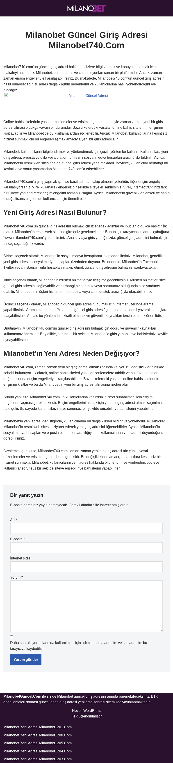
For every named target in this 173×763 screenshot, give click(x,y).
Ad (13, 520)
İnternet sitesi (20, 558)
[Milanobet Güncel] (86, 8)
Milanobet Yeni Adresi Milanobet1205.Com (37, 743)
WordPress (92, 711)
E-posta (17, 539)
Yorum (16, 577)
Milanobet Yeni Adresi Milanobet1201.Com (37, 727)
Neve (76, 711)
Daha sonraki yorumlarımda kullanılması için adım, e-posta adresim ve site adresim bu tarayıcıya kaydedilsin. (78, 646)
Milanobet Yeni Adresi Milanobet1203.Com (37, 759)
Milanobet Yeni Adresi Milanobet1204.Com (37, 751)
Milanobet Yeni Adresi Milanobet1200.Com (37, 735)
